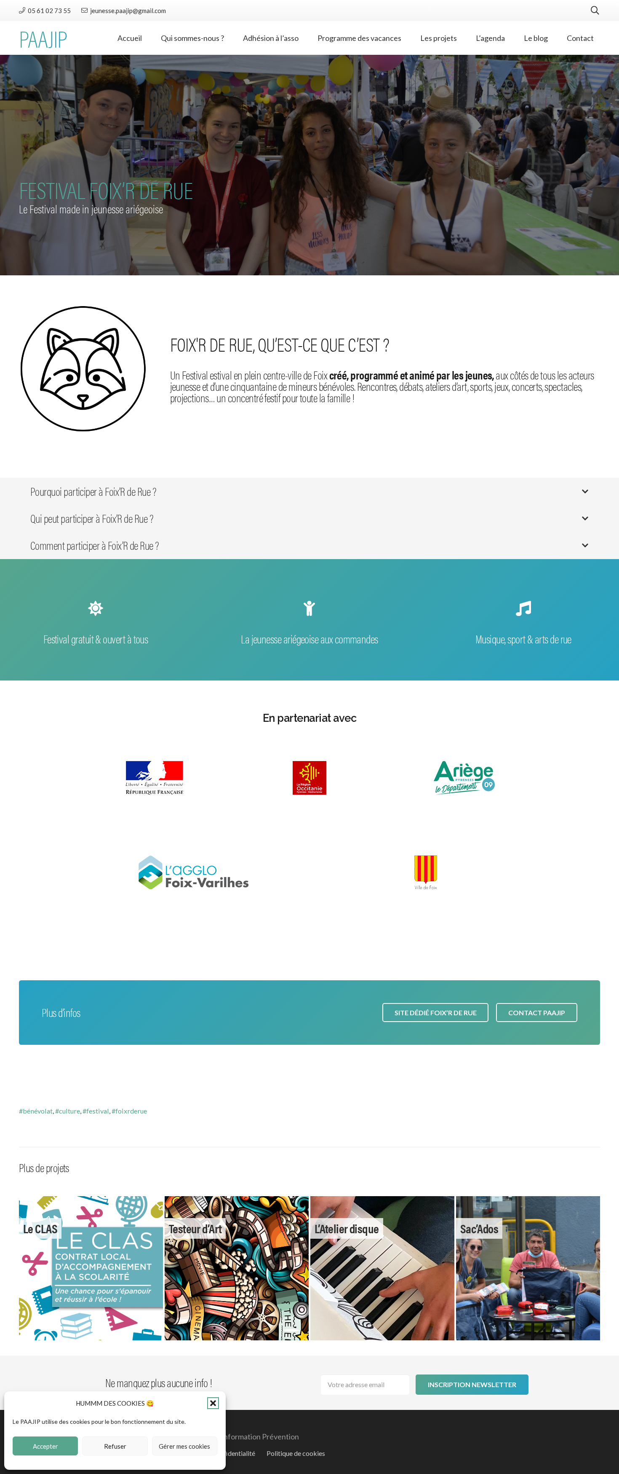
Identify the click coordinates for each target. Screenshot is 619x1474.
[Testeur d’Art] (237, 1268)
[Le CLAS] (91, 1268)
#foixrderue (129, 1111)
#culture (67, 1111)
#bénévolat (36, 1111)
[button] (213, 1403)
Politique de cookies (296, 1453)
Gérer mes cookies (184, 1446)
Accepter (45, 1446)
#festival (96, 1111)
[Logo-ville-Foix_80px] (426, 872)
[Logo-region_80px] (309, 778)
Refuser (115, 1446)
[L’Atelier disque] (382, 1268)
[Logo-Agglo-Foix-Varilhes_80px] (193, 872)
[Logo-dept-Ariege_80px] (464, 778)
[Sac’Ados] (528, 1268)
